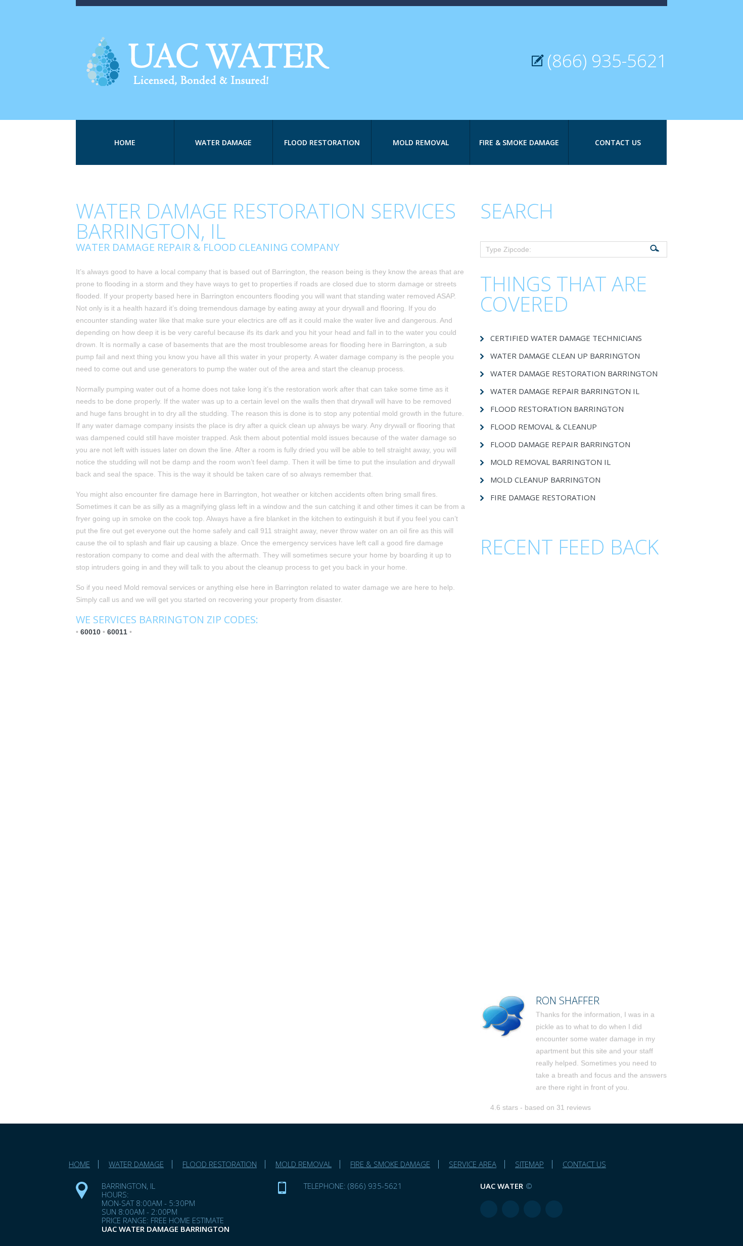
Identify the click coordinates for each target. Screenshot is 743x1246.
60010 (90, 632)
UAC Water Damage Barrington (165, 1229)
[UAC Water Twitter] (532, 1209)
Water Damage (223, 142)
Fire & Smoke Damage (519, 142)
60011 (117, 632)
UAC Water (501, 1186)
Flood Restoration (322, 142)
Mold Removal (421, 142)
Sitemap (529, 1164)
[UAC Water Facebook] (488, 1209)
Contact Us (618, 142)
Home (124, 142)
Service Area (472, 1164)
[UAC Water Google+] (554, 1209)
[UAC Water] (215, 46)
